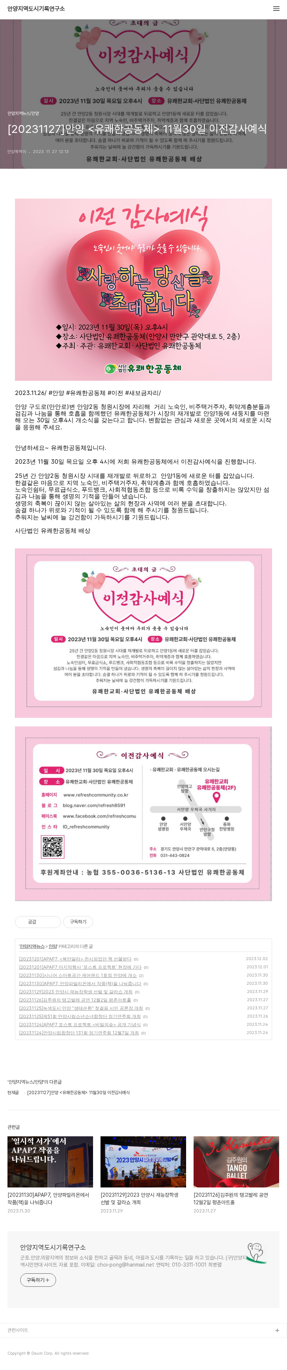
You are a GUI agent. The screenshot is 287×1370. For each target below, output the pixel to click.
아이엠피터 (18, 1343)
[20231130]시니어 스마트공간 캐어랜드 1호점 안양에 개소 (78, 975)
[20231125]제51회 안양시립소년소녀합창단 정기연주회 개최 (80, 1016)
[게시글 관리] (52, 922)
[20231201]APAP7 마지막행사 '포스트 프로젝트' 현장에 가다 (80, 967)
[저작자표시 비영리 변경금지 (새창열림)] (103, 922)
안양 (53, 946)
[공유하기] (43, 922)
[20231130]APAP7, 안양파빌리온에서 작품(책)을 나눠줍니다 (80, 983)
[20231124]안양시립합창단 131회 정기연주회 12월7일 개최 (79, 1033)
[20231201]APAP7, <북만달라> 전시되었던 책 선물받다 (75, 959)
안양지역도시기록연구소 (36, 9)
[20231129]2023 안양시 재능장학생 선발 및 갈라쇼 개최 (76, 991)
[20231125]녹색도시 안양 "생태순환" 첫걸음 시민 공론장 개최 (81, 1008)
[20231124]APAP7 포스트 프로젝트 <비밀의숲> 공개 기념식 (80, 1024)
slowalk (16, 1355)
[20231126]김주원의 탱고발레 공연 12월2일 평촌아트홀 (75, 1000)
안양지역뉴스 (32, 946)
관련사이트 (17, 1330)
